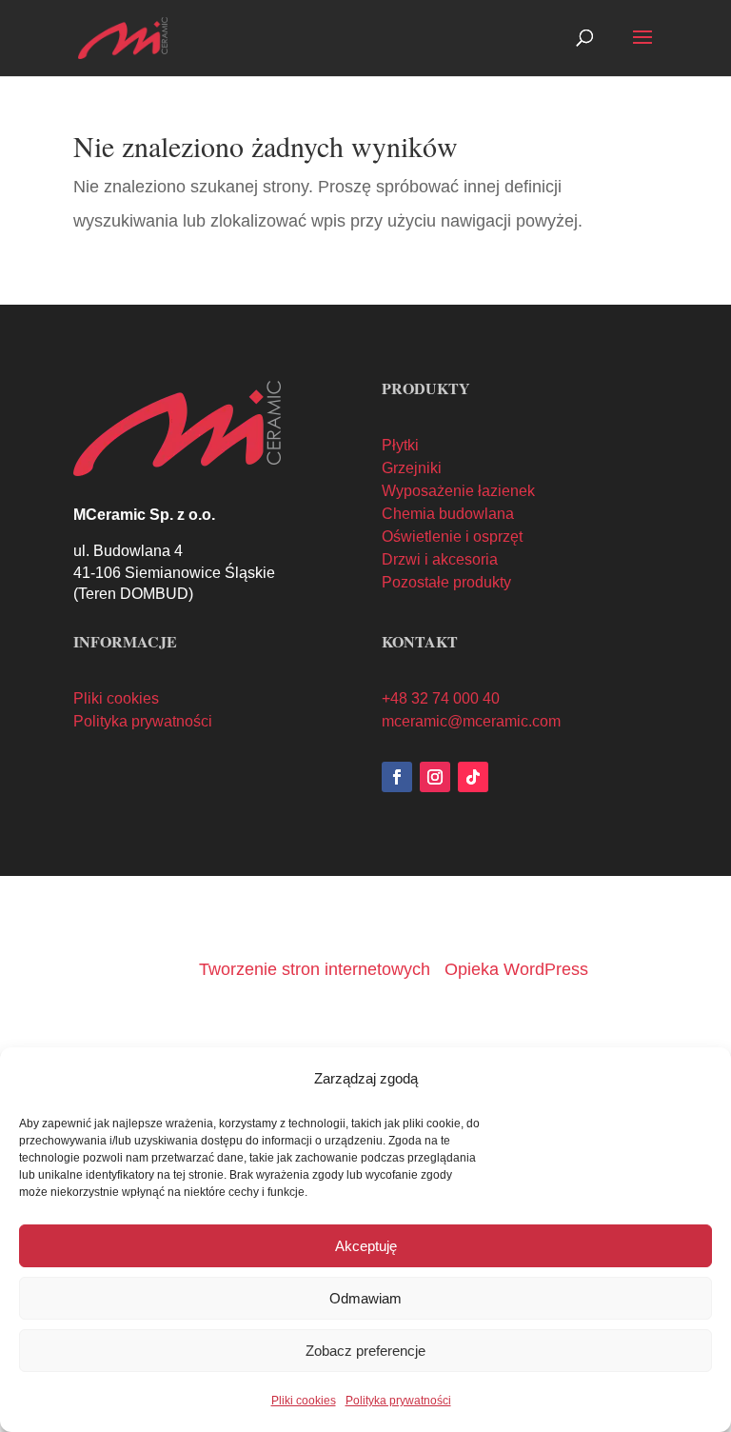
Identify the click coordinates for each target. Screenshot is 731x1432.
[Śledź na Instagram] (435, 777)
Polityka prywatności (398, 1400)
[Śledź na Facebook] (397, 777)
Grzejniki (412, 468)
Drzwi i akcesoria (440, 559)
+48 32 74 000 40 (441, 698)
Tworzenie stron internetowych (314, 969)
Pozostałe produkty (446, 582)
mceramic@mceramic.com (471, 721)
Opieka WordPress (516, 969)
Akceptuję (366, 1246)
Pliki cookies (303, 1400)
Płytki (400, 445)
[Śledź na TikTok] (473, 777)
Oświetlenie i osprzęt (452, 536)
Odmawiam (365, 1298)
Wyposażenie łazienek (458, 491)
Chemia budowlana (448, 514)
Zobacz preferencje (365, 1350)
